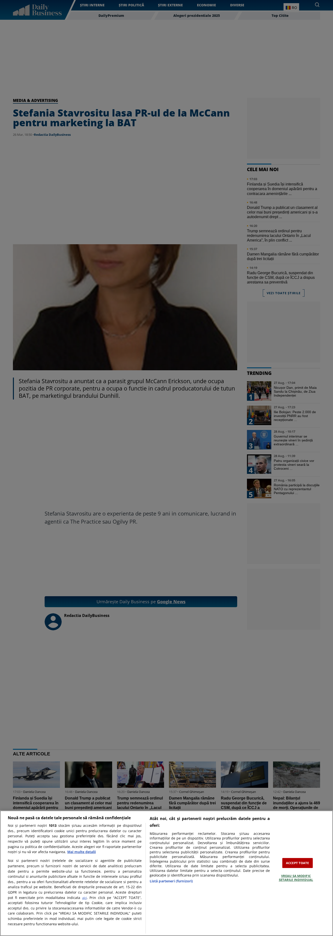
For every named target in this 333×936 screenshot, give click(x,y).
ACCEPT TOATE (297, 863)
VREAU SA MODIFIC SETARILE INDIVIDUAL (296, 878)
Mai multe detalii (81, 851)
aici (84, 898)
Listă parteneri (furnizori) (171, 881)
